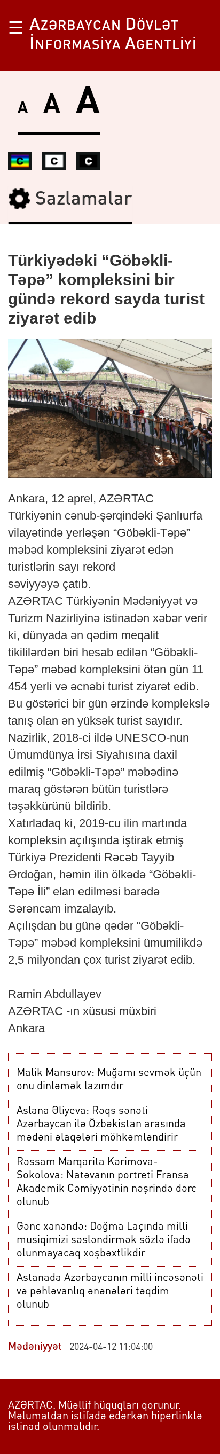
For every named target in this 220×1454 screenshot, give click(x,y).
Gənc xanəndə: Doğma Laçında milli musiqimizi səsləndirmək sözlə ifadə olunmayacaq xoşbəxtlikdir (104, 1240)
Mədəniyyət (35, 1347)
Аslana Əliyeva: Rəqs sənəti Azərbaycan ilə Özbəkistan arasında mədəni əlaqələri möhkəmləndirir (101, 1124)
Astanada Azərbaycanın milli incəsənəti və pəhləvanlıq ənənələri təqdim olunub (110, 1291)
